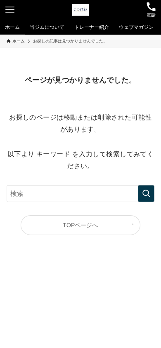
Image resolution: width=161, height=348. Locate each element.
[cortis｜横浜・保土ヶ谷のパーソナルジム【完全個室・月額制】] (80, 10)
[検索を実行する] (146, 193)
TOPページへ (80, 225)
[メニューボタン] (10, 10)
